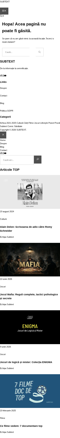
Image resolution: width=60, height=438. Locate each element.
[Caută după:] (19, 52)
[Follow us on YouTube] (5, 76)
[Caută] (40, 52)
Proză (57, 123)
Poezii (51, 123)
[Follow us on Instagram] (3, 76)
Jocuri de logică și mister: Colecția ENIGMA (26, 362)
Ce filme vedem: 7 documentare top (21, 426)
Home (3, 140)
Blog (2, 103)
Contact (3, 95)
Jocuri (37, 123)
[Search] (37, 160)
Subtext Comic (7, 126)
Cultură (20, 123)
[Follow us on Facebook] (1, 76)
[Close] (3, 134)
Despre (3, 88)
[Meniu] (4, 11)
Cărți (26, 123)
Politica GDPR (6, 111)
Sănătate (18, 126)
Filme (31, 123)
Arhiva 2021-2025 (8, 123)
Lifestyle (44, 123)
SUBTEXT (5, 1)
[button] (2, 16)
